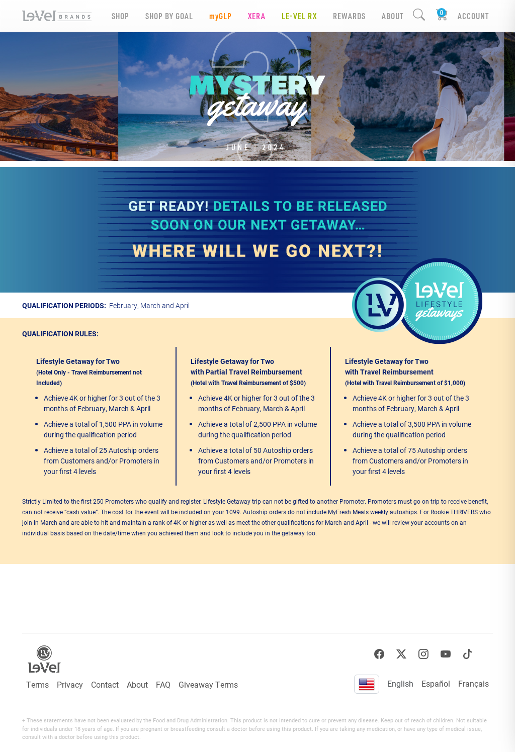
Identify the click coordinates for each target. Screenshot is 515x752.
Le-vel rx (299, 16)
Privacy (70, 684)
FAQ (163, 684)
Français (473, 683)
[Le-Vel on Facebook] (379, 654)
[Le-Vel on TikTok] (468, 654)
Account (473, 16)
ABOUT (392, 16)
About (137, 684)
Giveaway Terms (208, 684)
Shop (120, 16)
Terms (37, 684)
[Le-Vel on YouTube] (446, 654)
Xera (257, 16)
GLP (220, 16)
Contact (105, 684)
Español (435, 683)
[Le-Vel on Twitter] (401, 654)
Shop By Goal (169, 16)
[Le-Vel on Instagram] (423, 654)
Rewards (349, 16)
